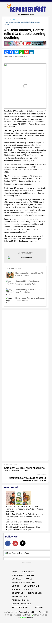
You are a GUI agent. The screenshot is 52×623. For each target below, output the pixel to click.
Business (16, 579)
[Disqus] (25, 348)
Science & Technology (23, 582)
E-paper (16, 590)
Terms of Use (35, 593)
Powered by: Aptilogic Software (17, 615)
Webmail (39, 607)
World (29, 579)
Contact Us (17, 593)
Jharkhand (17, 575)
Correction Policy (21, 604)
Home (6, 20)
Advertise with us (21, 607)
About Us (29, 590)
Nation (30, 575)
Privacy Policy (19, 597)
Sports (15, 586)
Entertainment (31, 586)
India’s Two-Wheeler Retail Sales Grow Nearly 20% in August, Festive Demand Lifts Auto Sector (24, 516)
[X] (23, 543)
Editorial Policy (20, 600)
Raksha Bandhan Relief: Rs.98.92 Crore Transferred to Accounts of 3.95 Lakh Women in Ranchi (24, 509)
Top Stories (14, 20)
